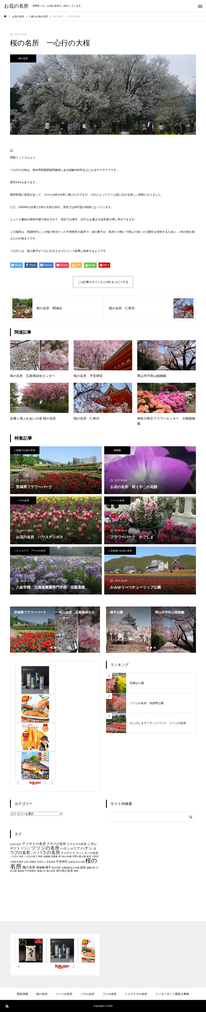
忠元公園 (80, 862)
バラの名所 (23, 500)
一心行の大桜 (16, 856)
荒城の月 (41, 871)
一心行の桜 (29, 856)
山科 (26, 862)
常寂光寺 (50, 862)
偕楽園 (54, 856)
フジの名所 (110, 994)
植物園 (117, 450)
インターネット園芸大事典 (172, 994)
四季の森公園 (79, 856)
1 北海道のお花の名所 (120, 550)
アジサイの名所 (34, 844)
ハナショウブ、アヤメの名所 (29, 550)
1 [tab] (51, 648)
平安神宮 (61, 861)
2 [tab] (55, 648)
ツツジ (25, 848)
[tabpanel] (32, 630)
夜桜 (89, 856)
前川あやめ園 (65, 856)
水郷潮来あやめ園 (70, 867)
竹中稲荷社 (30, 871)
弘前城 (71, 862)
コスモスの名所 (77, 844)
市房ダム (41, 862)
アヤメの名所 (56, 844)
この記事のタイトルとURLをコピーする (103, 282)
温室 (83, 867)
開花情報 (22, 994)
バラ (34, 853)
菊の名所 (50, 871)
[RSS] (7, 1006)
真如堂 (21, 871)
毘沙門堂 (56, 867)
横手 (48, 867)
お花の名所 (15, 844)
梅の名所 (29, 867)
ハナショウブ (70, 848)
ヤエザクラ (68, 853)
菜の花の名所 (64, 870)
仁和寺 (39, 856)
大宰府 (95, 856)
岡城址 (32, 862)
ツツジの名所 (117, 500)
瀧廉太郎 (91, 867)
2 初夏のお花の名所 (24, 450)
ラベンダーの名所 (87, 853)
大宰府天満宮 (16, 862)
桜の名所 (23, 58)
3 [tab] (59, 648)
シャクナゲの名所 (136, 994)
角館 (76, 871)
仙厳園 (46, 856)
